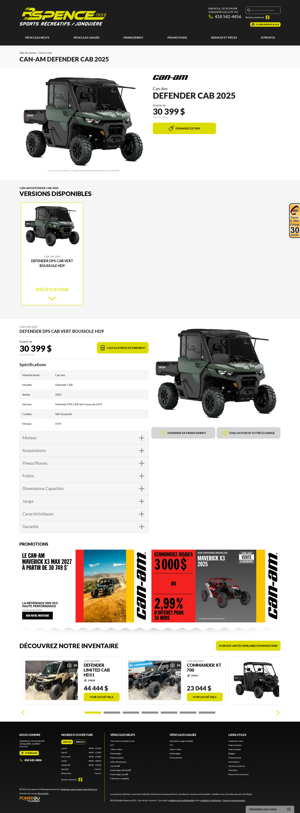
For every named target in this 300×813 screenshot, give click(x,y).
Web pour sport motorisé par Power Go (79, 789)
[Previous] (22, 712)
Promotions (177, 37)
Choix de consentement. (233, 800)
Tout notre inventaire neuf (122, 741)
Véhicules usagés (86, 37)
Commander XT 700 (204, 667)
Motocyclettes (117, 757)
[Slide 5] (169, 713)
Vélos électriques (118, 762)
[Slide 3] (131, 713)
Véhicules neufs (37, 37)
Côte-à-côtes (116, 749)
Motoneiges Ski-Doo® (120, 770)
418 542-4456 (228, 16)
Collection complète (119, 778)
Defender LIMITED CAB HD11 (97, 670)
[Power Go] (58, 799)
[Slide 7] (207, 713)
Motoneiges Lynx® (119, 774)
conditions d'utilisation (210, 800)
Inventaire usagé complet (181, 741)
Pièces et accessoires (238, 774)
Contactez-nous (235, 741)
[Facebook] (267, 17)
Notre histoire (235, 745)
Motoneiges (116, 753)
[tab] (67, 742)
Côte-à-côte (45, 52)
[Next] (277, 712)
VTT (112, 745)
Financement (133, 37)
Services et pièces (224, 37)
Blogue (231, 753)
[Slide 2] (112, 713)
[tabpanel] (81, 761)
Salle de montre (27, 52)
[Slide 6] (188, 713)
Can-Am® (115, 766)
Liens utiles (237, 734)
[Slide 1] (93, 713)
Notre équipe (234, 749)
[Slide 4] (150, 713)
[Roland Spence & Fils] (62, 16)
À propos (268, 37)
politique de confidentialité (181, 800)
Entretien (232, 770)
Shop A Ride (43, 793)
